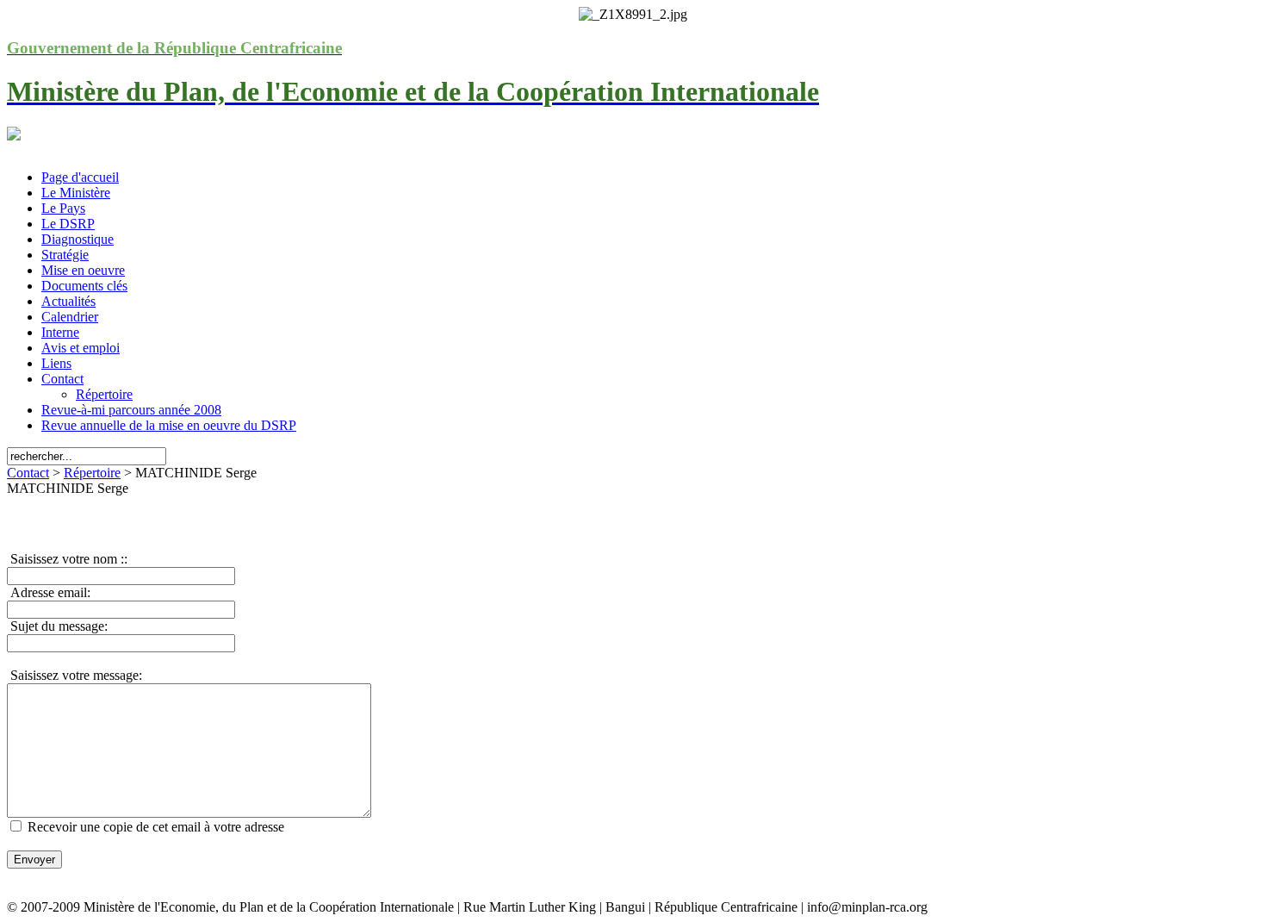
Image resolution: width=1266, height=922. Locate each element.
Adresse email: (48, 592)
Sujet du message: (57, 626)
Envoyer (34, 859)
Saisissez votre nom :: (67, 558)
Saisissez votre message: (74, 675)
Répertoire (92, 472)
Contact (28, 472)
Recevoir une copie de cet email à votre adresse (156, 826)
